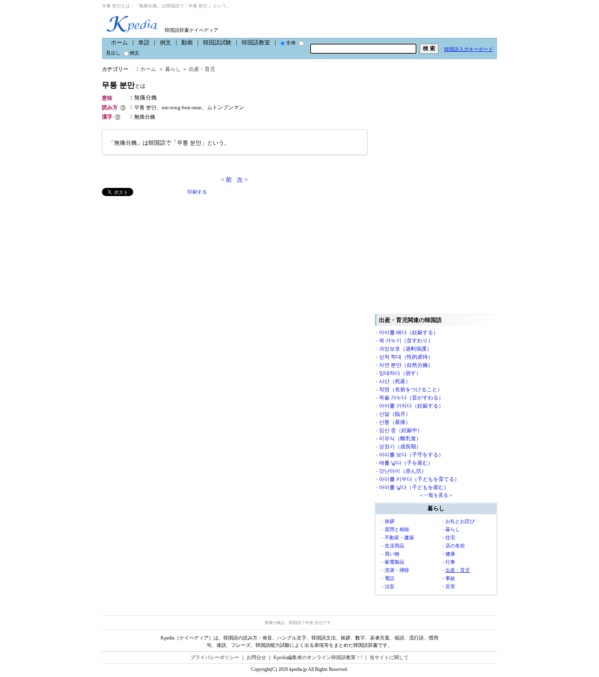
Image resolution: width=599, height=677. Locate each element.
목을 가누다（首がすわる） (411, 398)
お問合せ (256, 657)
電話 (389, 578)
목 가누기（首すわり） (406, 340)
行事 (450, 562)
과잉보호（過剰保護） (405, 349)
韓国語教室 (256, 43)
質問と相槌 (397, 529)
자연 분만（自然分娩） (406, 365)
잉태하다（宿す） (400, 373)
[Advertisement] (163, 253)
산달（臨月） (395, 414)
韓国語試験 (217, 43)
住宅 (450, 537)
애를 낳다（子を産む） (406, 463)
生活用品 (394, 546)
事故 (450, 578)
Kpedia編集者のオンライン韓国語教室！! (317, 657)
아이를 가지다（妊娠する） (411, 406)
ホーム (119, 43)
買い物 (392, 554)
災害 (450, 586)
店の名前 (455, 546)
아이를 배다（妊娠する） (408, 332)
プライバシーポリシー (214, 657)
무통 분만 (123, 85)
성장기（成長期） (400, 446)
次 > (242, 179)
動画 (187, 43)
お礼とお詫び (460, 521)
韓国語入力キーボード (468, 49)
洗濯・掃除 (397, 570)
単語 (144, 43)
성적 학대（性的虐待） (406, 357)
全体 (291, 43)
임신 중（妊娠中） (401, 430)
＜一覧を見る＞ (436, 495)
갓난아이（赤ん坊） (403, 471)
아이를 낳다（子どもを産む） (414, 487)
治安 (389, 586)
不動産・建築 (399, 537)
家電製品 (394, 562)
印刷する (197, 192)
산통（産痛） (395, 422)
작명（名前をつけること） (411, 389)
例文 (165, 43)
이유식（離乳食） (400, 438)
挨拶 (389, 521)
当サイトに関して (389, 657)
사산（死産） (395, 381)
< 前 (226, 179)
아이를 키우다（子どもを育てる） (419, 479)
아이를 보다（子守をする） (411, 455)
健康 (450, 554)
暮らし (173, 69)
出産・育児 (202, 69)
